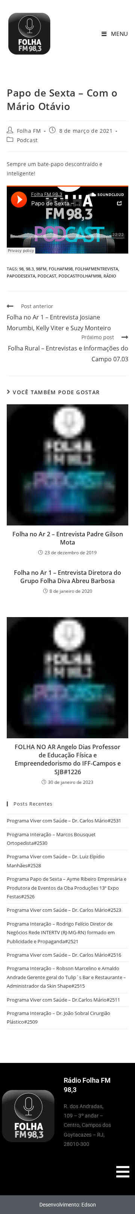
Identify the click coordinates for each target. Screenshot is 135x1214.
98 (21, 269)
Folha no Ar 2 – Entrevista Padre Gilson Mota (67, 538)
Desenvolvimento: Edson (67, 1205)
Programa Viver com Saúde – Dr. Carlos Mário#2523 (64, 910)
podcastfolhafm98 (79, 276)
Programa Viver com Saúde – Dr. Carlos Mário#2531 (64, 820)
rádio (110, 276)
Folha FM (29, 130)
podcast (47, 276)
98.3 (30, 269)
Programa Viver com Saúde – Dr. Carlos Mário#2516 (64, 954)
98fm (41, 269)
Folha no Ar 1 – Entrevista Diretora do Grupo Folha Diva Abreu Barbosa (67, 576)
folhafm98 (61, 269)
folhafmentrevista (96, 269)
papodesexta (21, 276)
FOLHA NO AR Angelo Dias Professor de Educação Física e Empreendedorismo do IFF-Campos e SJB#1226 (68, 759)
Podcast (27, 140)
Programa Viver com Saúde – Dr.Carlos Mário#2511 (63, 999)
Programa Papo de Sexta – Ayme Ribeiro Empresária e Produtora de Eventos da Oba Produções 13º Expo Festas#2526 (66, 888)
